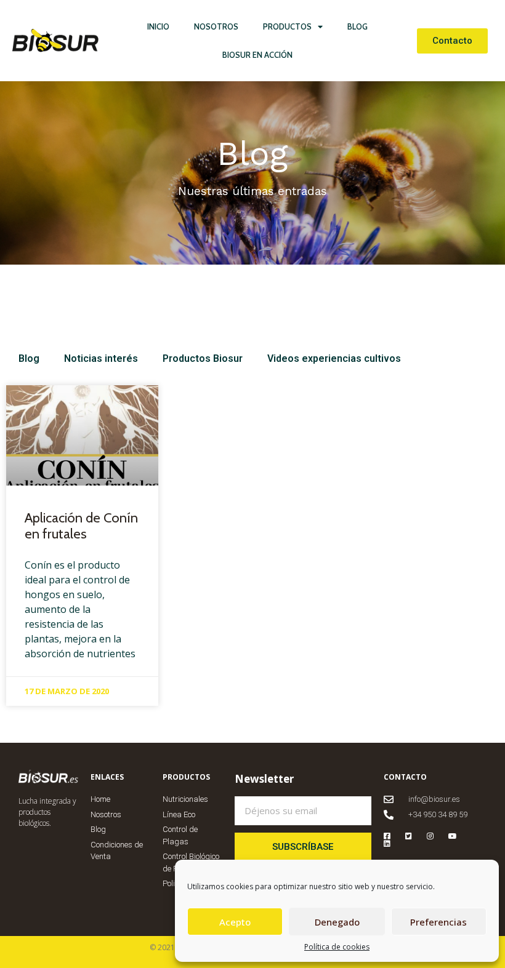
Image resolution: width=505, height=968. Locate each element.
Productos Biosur (203, 358)
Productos (287, 26)
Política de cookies (337, 947)
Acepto (235, 922)
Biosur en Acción (257, 55)
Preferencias (438, 922)
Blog (357, 26)
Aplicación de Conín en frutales (81, 526)
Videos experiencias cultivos (334, 358)
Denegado (337, 922)
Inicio (158, 26)
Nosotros (216, 26)
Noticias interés (101, 358)
